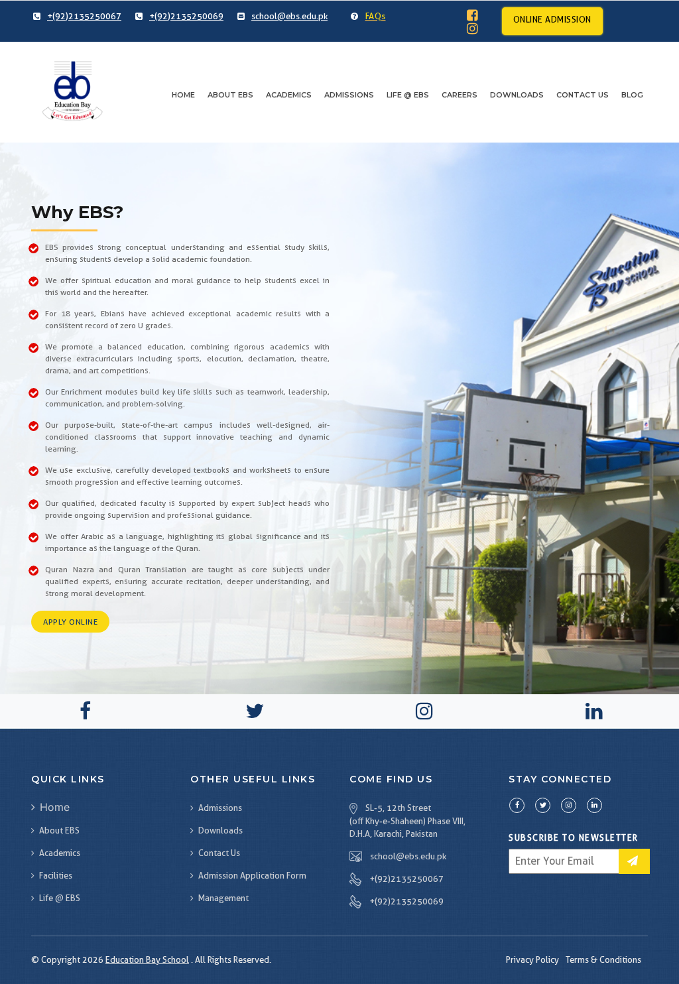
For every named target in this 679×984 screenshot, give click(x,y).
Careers (459, 94)
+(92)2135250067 (406, 878)
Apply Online (70, 622)
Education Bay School (147, 959)
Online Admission (552, 19)
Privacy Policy (532, 959)
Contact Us (582, 94)
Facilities (55, 875)
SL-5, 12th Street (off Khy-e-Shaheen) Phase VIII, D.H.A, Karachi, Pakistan (407, 820)
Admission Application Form (252, 875)
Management (223, 897)
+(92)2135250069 (406, 901)
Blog (632, 94)
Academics (289, 94)
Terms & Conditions (603, 959)
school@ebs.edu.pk (408, 856)
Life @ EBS (408, 94)
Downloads (220, 830)
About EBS (230, 94)
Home (183, 94)
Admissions (349, 94)
